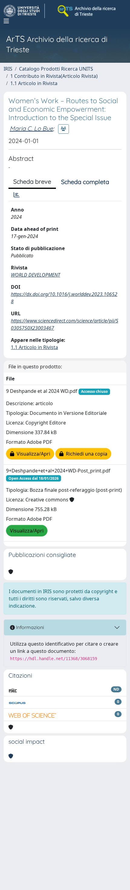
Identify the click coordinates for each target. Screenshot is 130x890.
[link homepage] (24, 11)
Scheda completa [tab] (85, 182)
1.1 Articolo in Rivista (33, 83)
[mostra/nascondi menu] (6, 21)
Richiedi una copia (85, 453)
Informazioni (29, 627)
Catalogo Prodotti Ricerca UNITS (56, 68)
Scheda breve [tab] (32, 181)
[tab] (16, 195)
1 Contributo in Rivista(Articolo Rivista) (54, 76)
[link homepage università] (87, 11)
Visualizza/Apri (32, 453)
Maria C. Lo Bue (31, 128)
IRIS (8, 68)
